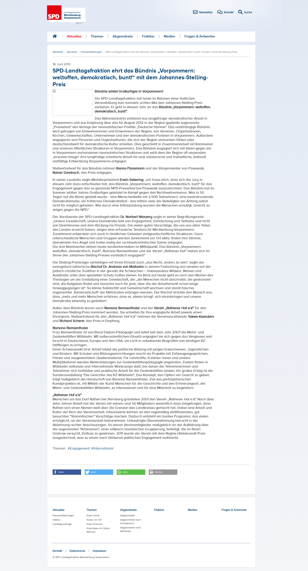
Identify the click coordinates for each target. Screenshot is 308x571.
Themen (97, 36)
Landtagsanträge (62, 524)
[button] (67, 472)
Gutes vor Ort (94, 519)
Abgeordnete (123, 36)
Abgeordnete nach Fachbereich (130, 521)
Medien (169, 36)
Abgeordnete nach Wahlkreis (130, 529)
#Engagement (79, 448)
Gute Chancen (94, 524)
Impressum (99, 551)
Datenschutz (77, 551)
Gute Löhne (92, 515)
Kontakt (57, 551)
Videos (56, 519)
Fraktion (148, 36)
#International (102, 448)
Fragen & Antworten (199, 36)
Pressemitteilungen (63, 515)
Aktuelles (74, 36)
